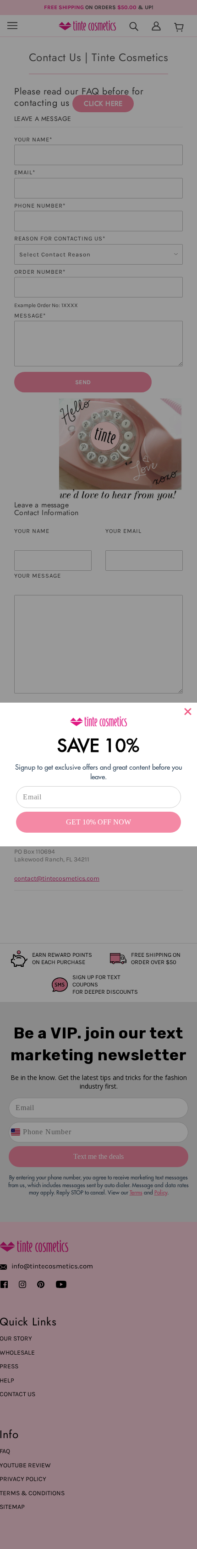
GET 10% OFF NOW (98, 822)
